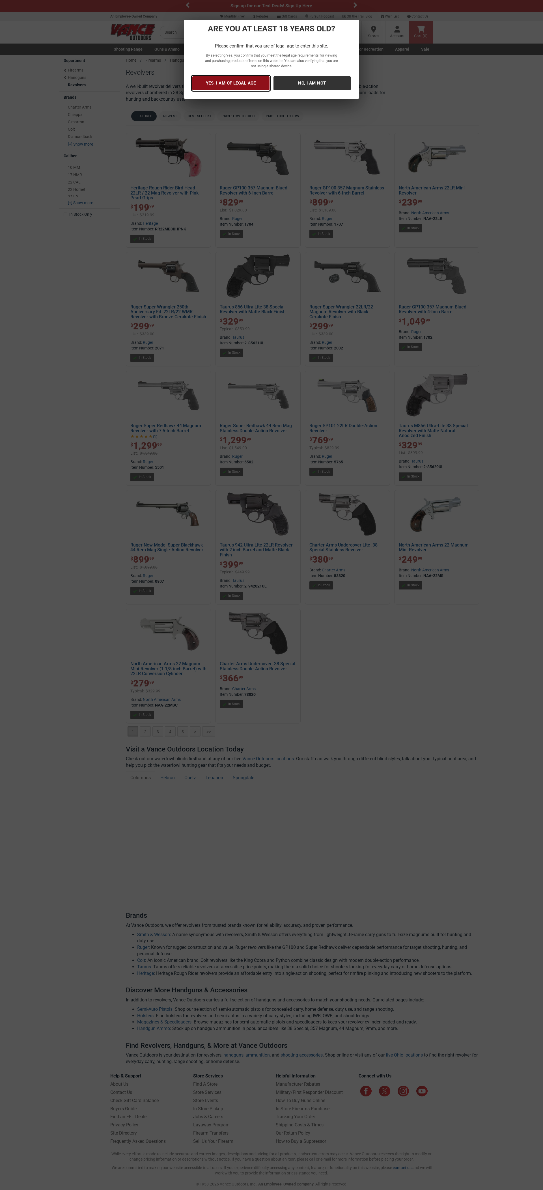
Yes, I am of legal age (231, 83)
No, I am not (312, 83)
